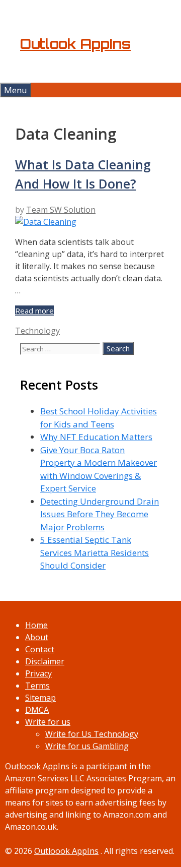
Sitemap (40, 697)
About (36, 637)
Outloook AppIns (37, 766)
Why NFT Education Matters (96, 437)
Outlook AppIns (75, 43)
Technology (37, 330)
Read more (34, 310)
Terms (37, 685)
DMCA (37, 709)
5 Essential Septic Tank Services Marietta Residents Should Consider (94, 552)
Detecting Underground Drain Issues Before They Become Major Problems (99, 514)
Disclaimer (44, 661)
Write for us (47, 721)
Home (36, 625)
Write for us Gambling (87, 746)
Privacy (38, 673)
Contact (39, 649)
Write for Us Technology (91, 733)
